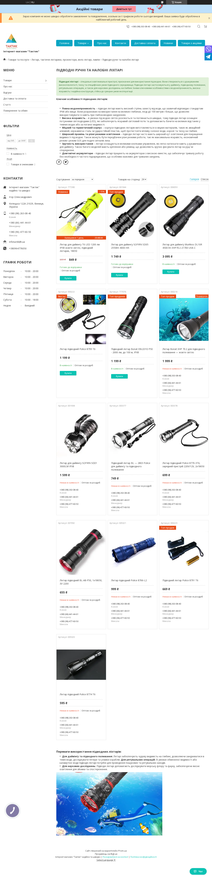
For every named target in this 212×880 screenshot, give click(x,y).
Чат (201, 871)
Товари (82, 43)
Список (205, 179)
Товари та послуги (18, 59)
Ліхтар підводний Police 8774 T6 (77, 694)
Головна (64, 43)
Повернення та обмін (15, 110)
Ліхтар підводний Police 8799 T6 (77, 349)
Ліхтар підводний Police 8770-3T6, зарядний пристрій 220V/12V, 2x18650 (183, 464)
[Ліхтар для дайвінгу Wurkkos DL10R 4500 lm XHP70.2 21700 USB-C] (184, 215)
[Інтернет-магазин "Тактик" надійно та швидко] (11, 41)
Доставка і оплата (144, 43)
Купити (68, 278)
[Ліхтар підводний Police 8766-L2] (132, 550)
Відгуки (7, 92)
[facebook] (58, 162)
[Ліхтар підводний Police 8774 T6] (81, 664)
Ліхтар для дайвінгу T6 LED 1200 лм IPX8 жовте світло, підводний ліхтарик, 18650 (80, 247)
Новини (168, 43)
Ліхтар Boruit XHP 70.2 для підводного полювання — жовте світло (183, 350)
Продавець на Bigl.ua (106, 853)
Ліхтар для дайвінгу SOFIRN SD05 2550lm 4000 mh (129, 246)
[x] (65, 162)
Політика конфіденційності (143, 857)
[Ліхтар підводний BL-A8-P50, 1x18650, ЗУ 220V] (81, 550)
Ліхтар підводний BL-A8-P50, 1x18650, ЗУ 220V (81, 582)
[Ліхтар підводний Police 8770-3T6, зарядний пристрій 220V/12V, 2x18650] (184, 433)
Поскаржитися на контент (115, 857)
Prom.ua (122, 850)
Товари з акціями (191, 43)
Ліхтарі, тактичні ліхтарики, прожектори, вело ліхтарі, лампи (65, 59)
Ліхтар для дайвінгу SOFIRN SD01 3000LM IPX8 (78, 464)
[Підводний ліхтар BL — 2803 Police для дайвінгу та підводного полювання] (132, 433)
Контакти (120, 43)
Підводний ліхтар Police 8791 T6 (180, 580)
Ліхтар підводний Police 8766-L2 (129, 580)
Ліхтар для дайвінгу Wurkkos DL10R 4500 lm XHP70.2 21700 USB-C (182, 246)
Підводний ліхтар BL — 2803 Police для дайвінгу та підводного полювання (130, 466)
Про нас (102, 43)
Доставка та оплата (14, 98)
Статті (7, 104)
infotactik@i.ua (17, 241)
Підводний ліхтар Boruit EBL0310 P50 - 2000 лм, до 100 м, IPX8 (132, 350)
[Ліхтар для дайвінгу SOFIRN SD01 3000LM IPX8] (81, 433)
